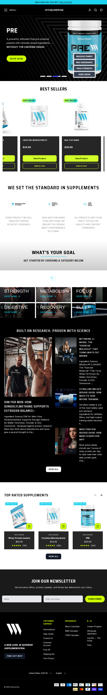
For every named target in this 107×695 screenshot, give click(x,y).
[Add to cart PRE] (98, 526)
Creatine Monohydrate (53, 538)
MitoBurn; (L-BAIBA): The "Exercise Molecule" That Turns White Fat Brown (89, 347)
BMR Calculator (71, 631)
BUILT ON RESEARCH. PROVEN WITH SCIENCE (54, 331)
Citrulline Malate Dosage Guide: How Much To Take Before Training (90, 394)
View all (54, 469)
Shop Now (16, 60)
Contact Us (48, 638)
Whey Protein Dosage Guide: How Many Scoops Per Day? (90, 434)
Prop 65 (46, 650)
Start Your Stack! (66, 2)
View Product (37, 158)
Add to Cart (37, 166)
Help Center (48, 634)
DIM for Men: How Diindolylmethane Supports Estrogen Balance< (26, 406)
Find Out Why (15, 656)
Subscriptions (49, 629)
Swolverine (15, 687)
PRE (88, 538)
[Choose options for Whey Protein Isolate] (29, 526)
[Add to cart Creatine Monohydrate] (63, 526)
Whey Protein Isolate (19, 538)
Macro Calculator (72, 626)
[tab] (42, 76)
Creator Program (94, 626)
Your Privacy (48, 658)
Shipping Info (49, 654)
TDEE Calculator (72, 635)
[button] (101, 10)
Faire (89, 645)
